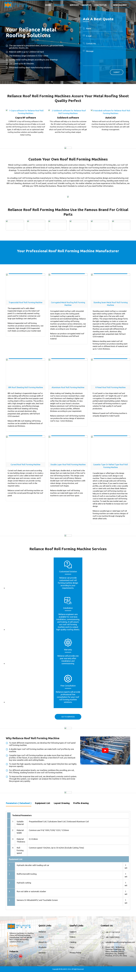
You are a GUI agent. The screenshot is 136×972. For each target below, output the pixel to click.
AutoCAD (110, 117)
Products (42, 947)
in (16, 956)
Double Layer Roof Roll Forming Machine (68, 464)
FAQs (72, 947)
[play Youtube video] (105, 750)
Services (42, 953)
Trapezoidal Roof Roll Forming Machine (25, 302)
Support (73, 932)
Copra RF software (25, 117)
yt (20, 956)
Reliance (42, 932)
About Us (42, 942)
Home (41, 937)
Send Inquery (120, 5)
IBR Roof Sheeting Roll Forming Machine (25, 387)
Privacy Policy (75, 953)
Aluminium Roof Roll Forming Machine (68, 387)
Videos (72, 937)
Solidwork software (68, 117)
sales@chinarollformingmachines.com (120, 942)
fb (11, 956)
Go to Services (68, 717)
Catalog (73, 942)
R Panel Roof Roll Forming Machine (110, 387)
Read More (14, 946)
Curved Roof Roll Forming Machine (25, 464)
